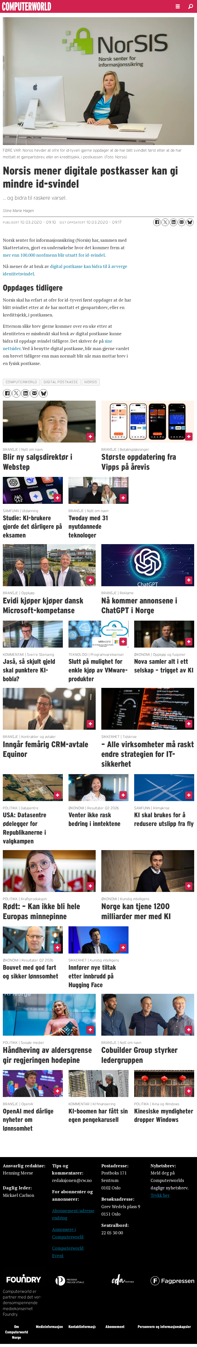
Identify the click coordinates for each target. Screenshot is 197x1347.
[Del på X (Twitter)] (165, 222)
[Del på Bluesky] (190, 222)
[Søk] (190, 6)
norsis (90, 382)
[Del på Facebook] (157, 222)
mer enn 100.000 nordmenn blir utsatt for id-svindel (54, 255)
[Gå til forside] (83, 6)
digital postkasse (61, 382)
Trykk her (160, 1195)
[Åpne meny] (177, 6)
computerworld (21, 382)
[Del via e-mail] (181, 222)
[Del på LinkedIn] (173, 222)
